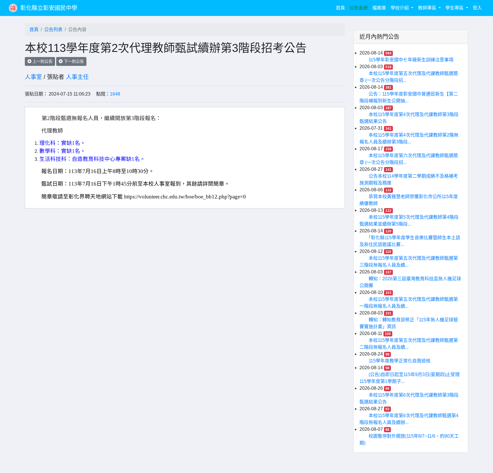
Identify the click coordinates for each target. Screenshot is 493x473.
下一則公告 (73, 61)
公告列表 (53, 29)
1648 (115, 94)
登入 (477, 7)
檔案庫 (379, 7)
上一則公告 (41, 61)
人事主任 (77, 77)
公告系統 (358, 7)
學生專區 (455, 7)
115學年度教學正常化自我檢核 (400, 360)
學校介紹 (400, 7)
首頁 (341, 7)
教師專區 (427, 7)
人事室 (33, 77)
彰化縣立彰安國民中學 (48, 8)
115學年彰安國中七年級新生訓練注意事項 (411, 59)
